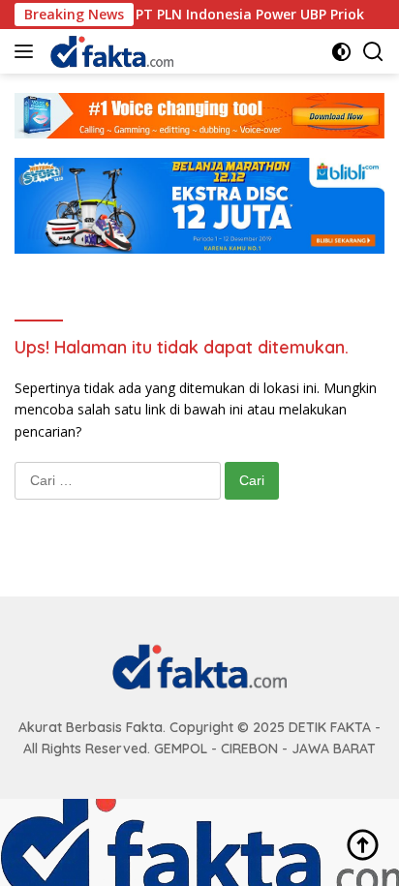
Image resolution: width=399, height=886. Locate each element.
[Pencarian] (373, 52)
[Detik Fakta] (109, 51)
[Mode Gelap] (341, 52)
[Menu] (28, 51)
